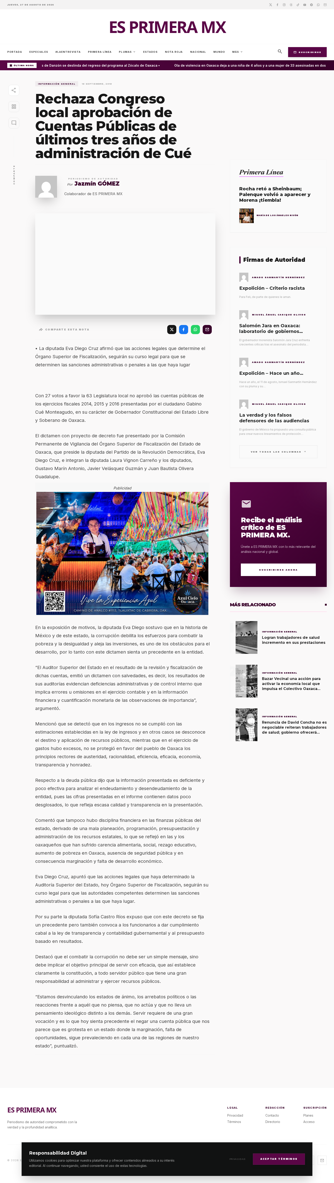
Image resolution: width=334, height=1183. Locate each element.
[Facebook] (277, 4)
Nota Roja (174, 51)
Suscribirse (307, 52)
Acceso (309, 1122)
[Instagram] (284, 4)
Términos (234, 1122)
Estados (150, 51)
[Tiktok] (297, 4)
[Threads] (291, 4)
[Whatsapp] (318, 4)
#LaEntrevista (68, 51)
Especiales (38, 51)
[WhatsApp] (195, 329)
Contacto (272, 1115)
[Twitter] (270, 4)
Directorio (272, 1122)
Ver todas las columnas (278, 451)
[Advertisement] (278, 113)
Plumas (127, 52)
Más (237, 52)
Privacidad (237, 1159)
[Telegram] (311, 4)
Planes (308, 1115)
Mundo (219, 51)
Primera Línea (100, 51)
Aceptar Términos (278, 1158)
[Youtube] (304, 4)
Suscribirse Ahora (278, 570)
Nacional (198, 51)
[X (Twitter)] (171, 329)
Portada (14, 51)
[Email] (325, 4)
